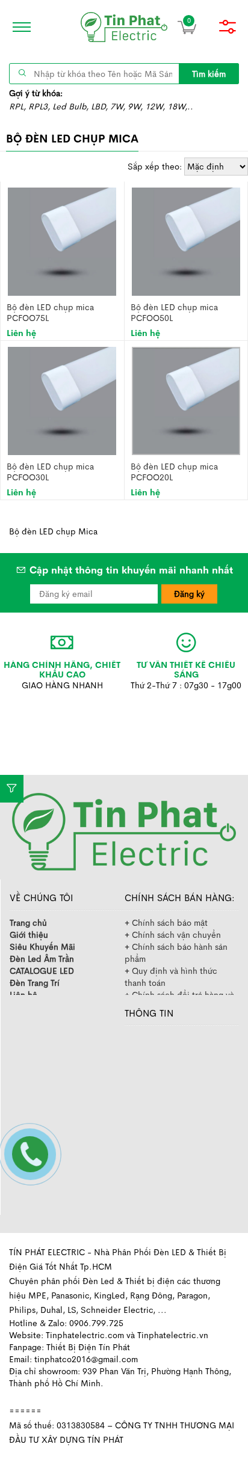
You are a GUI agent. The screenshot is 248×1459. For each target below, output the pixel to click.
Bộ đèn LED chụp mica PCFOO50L (174, 312)
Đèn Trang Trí (35, 982)
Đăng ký (189, 594)
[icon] (18, 27)
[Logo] (124, 830)
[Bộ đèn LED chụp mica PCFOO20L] (186, 399)
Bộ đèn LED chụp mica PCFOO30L (50, 471)
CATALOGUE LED (42, 970)
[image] (124, 27)
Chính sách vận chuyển (176, 934)
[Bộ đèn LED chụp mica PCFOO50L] (186, 240)
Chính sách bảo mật (170, 922)
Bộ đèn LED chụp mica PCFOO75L (50, 312)
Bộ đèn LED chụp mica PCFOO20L (174, 471)
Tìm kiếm (209, 74)
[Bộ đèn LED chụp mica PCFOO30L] (62, 399)
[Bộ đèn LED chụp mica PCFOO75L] (62, 240)
